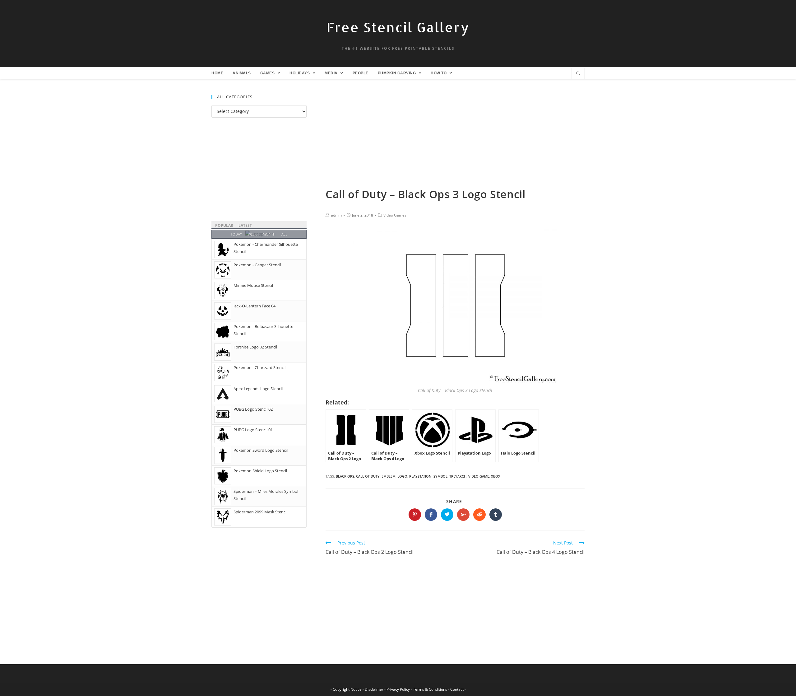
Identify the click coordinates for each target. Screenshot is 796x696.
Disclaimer (374, 689)
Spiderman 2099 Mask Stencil (260, 512)
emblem (389, 476)
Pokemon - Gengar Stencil (257, 265)
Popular (224, 225)
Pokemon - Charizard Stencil (259, 367)
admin (336, 215)
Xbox (495, 476)
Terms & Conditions (430, 689)
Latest (245, 225)
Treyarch (457, 476)
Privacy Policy (398, 689)
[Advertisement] (455, 141)
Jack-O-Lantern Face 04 (254, 306)
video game (478, 476)
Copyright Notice (347, 689)
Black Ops (345, 476)
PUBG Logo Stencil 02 (253, 409)
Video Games (394, 215)
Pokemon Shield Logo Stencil (260, 471)
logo (402, 476)
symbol (440, 476)
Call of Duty (368, 476)
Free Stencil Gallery (398, 27)
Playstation (420, 476)
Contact (457, 689)
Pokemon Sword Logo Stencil (261, 450)
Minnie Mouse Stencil (253, 285)
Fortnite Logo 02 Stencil (255, 347)
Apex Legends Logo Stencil (258, 388)
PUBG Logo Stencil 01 (253, 429)
